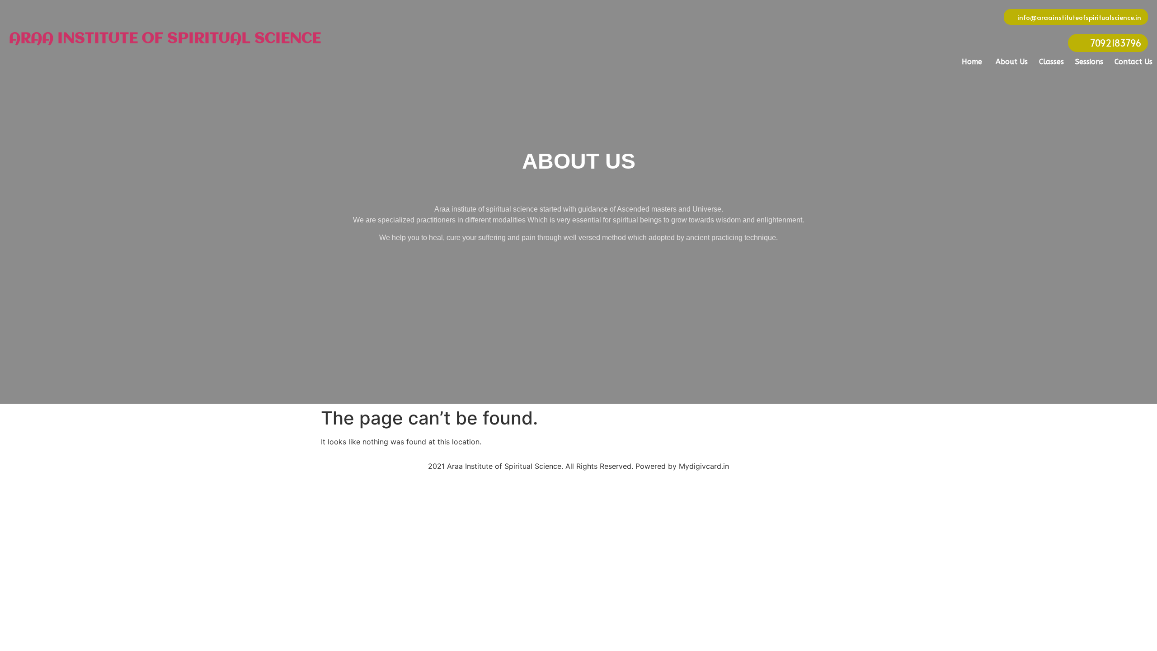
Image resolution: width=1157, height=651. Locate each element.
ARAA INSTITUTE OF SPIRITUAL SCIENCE (165, 39)
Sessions (1089, 61)
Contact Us (1133, 61)
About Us (1012, 61)
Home (972, 61)
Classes (1051, 61)
